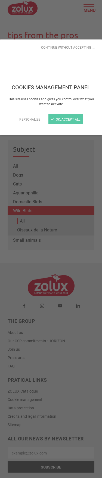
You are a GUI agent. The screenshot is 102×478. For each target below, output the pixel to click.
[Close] (51, 239)
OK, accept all (67, 119)
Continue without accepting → (68, 47)
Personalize (29, 119)
